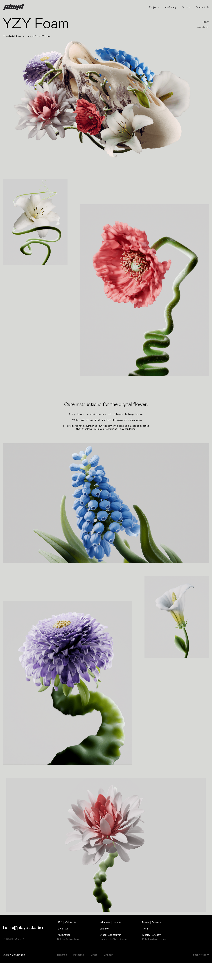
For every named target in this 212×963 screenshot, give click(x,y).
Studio (185, 7)
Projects (154, 7)
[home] (13, 7)
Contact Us (202, 7)
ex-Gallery (170, 7)
